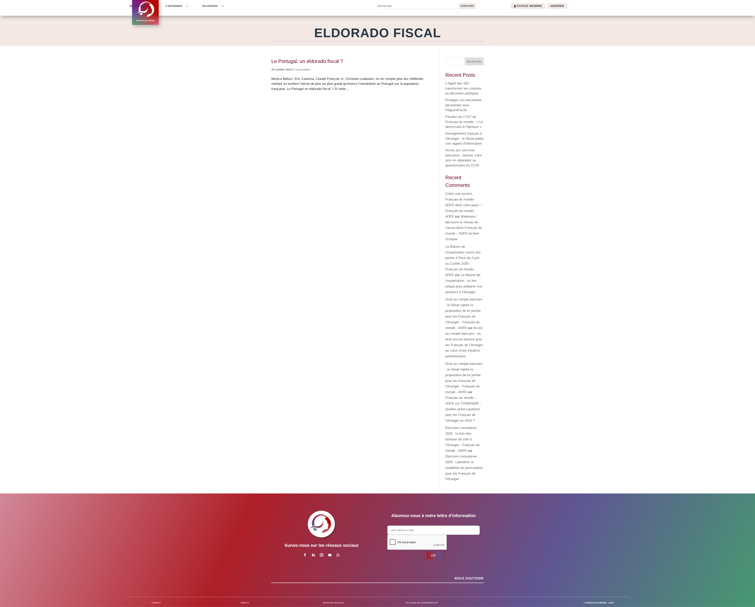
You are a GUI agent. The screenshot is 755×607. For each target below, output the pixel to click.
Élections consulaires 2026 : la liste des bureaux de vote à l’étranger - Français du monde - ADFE (462, 439)
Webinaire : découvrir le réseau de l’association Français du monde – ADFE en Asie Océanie (463, 228)
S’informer (174, 6)
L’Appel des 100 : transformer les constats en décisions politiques (463, 88)
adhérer (557, 6)
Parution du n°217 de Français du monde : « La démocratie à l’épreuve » (464, 122)
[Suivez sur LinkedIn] (313, 555)
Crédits (244, 603)
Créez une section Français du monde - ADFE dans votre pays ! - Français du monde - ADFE (464, 205)
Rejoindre (210, 6)
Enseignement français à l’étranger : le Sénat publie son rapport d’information (464, 138)
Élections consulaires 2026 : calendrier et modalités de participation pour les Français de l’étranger (464, 468)
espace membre (529, 6)
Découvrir (137, 6)
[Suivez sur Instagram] (321, 555)
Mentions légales (333, 603)
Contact (156, 603)
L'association (302, 69)
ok (433, 555)
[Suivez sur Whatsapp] (338, 555)
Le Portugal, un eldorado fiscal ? (307, 61)
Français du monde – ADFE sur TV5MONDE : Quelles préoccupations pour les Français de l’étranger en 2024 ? (463, 409)
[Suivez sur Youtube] (329, 555)
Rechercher (474, 61)
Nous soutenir (469, 578)
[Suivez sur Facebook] (305, 555)
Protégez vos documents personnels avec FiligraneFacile (463, 105)
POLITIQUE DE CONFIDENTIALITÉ (422, 603)
